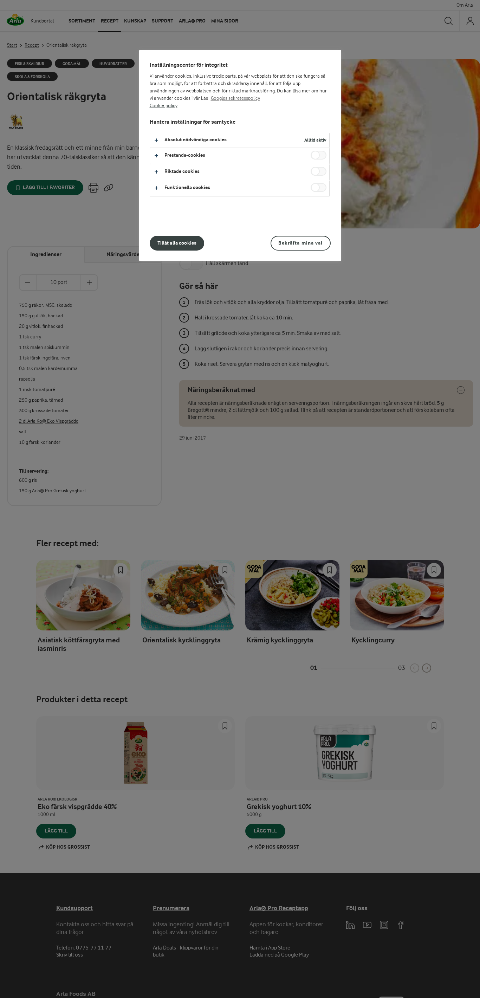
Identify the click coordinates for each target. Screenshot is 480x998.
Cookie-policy (163, 105)
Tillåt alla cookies (177, 243)
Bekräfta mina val (300, 243)
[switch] (318, 155)
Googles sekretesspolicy (235, 98)
